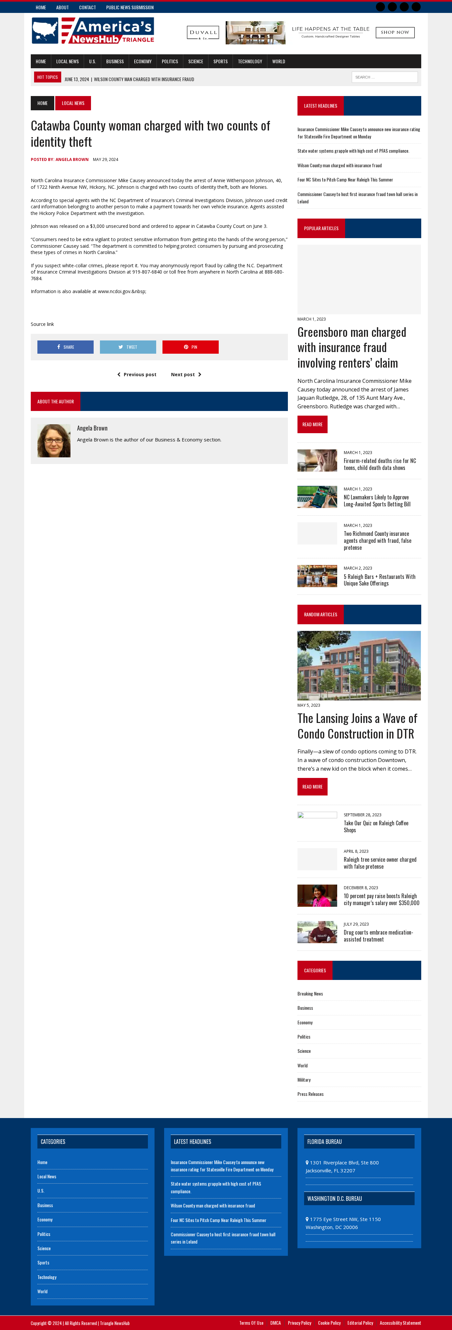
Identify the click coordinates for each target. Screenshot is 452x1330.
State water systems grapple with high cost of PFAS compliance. (353, 150)
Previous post (140, 374)
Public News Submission (130, 7)
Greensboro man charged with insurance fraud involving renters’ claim (351, 347)
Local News (67, 61)
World (278, 61)
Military (303, 1079)
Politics (170, 61)
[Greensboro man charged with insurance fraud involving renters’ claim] (359, 309)
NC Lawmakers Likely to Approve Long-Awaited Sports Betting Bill (377, 500)
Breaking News (310, 993)
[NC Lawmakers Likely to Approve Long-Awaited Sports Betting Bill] (317, 503)
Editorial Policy (360, 1322)
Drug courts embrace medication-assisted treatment (378, 935)
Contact (87, 7)
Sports (220, 61)
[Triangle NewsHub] (93, 31)
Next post (183, 374)
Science (195, 61)
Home (41, 7)
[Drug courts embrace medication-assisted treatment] (317, 938)
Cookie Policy (329, 1322)
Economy (143, 61)
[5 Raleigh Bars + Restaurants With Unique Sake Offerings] (317, 583)
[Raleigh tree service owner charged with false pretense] (317, 865)
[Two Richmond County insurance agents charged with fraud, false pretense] (317, 539)
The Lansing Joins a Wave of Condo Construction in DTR (357, 725)
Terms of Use (251, 1322)
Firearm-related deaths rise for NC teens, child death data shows (380, 464)
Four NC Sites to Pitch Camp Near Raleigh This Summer (345, 179)
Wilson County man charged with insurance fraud (339, 165)
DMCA (275, 1322)
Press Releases (310, 1093)
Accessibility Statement (400, 1322)
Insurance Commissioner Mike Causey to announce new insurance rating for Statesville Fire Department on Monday (358, 133)
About (62, 7)
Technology (250, 61)
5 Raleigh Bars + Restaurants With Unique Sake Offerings (380, 580)
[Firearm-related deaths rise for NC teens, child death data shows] (317, 467)
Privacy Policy (299, 1322)
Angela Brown (72, 159)
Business (115, 61)
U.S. (92, 61)
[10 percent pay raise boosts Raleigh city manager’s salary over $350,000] (317, 902)
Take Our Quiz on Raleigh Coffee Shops (376, 826)
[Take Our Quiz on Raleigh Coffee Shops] (317, 829)
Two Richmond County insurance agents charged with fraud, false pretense (377, 540)
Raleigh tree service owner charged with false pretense (380, 862)
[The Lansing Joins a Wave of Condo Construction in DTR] (359, 695)
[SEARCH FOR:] (385, 76)
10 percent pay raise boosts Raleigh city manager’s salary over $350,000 (382, 899)
